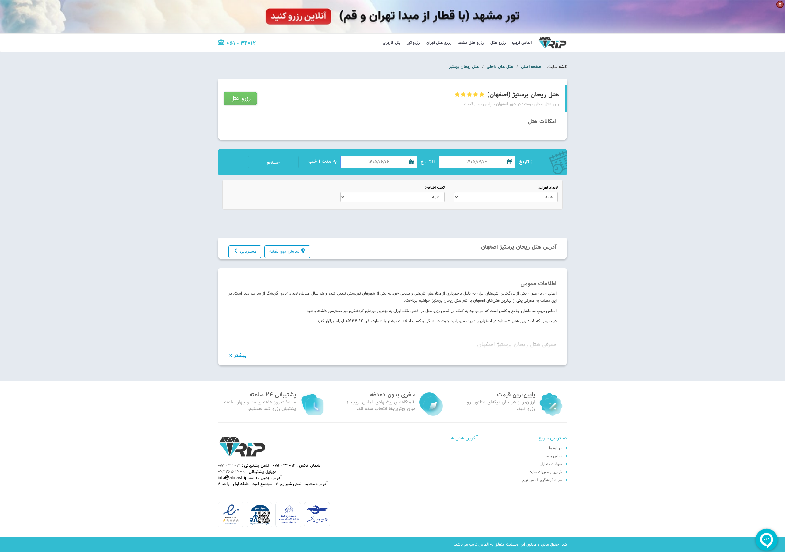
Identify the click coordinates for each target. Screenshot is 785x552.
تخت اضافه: (435, 188)
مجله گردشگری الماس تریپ (541, 480)
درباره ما (555, 448)
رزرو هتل (498, 42)
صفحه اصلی (531, 66)
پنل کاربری (391, 42)
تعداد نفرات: (548, 188)
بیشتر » (237, 355)
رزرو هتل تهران (439, 42)
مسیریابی (248, 251)
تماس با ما (554, 456)
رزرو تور (413, 42)
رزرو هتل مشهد (471, 42)
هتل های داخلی (500, 66)
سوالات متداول (551, 464)
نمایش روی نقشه (284, 251)
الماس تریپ (522, 42)
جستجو (273, 162)
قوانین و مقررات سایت (545, 472)
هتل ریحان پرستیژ (464, 66)
